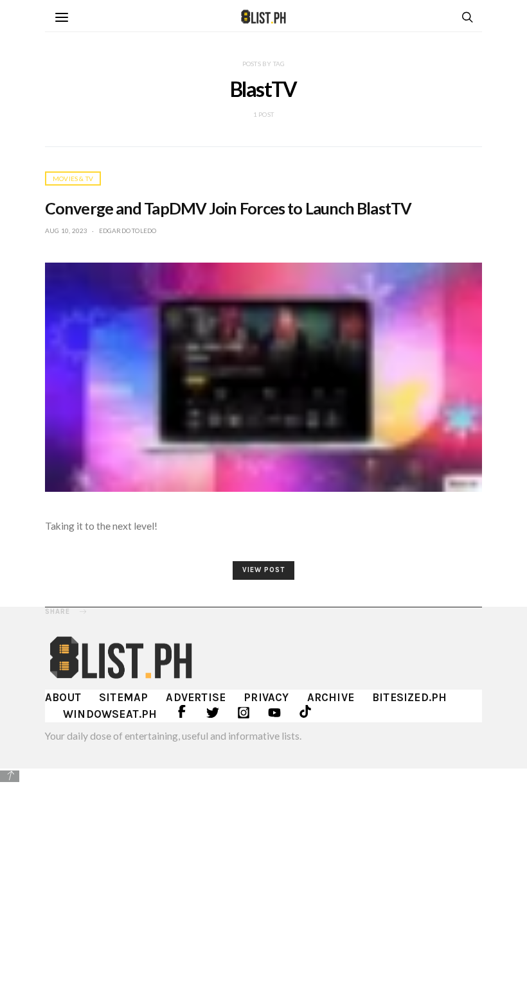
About (63, 697)
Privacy (266, 697)
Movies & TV (73, 178)
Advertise (196, 697)
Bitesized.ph (409, 697)
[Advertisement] (263, 874)
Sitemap (123, 697)
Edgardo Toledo (128, 230)
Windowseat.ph (110, 714)
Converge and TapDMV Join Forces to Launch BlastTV (228, 208)
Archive (330, 697)
